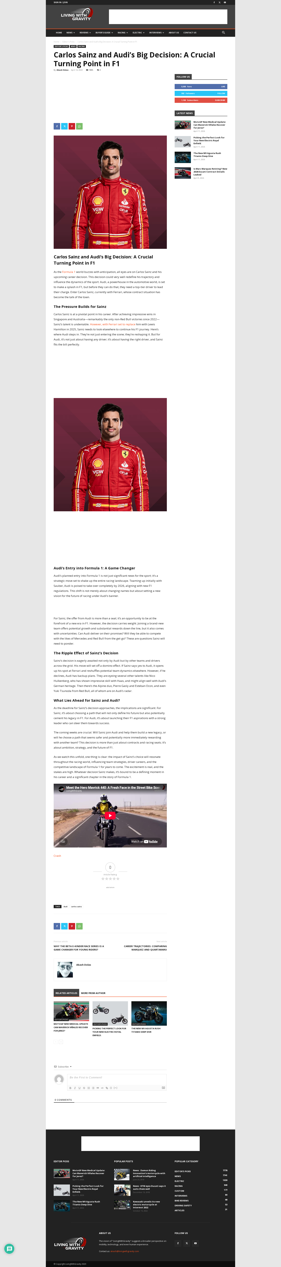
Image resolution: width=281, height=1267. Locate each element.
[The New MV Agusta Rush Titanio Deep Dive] (149, 1013)
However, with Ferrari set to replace (113, 324)
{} (111, 1088)
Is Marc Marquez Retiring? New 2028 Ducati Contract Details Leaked (210, 171)
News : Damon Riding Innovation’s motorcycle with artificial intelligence (149, 1173)
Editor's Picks (68, 41)
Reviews (84, 32)
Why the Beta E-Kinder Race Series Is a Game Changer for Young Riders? (79, 947)
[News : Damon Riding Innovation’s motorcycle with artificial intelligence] (121, 1174)
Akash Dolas (62, 70)
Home (59, 32)
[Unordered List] (93, 1088)
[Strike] (84, 1088)
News (69, 32)
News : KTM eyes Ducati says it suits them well (149, 1187)
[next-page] (61, 1042)
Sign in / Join (61, 2)
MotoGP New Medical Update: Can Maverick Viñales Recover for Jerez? (71, 1027)
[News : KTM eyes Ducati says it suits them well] (122, 1190)
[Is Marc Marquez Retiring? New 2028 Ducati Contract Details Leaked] (183, 173)
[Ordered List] (88, 1088)
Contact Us (189, 32)
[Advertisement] (168, 16)
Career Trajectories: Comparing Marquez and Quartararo (145, 947)
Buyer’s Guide (103, 32)
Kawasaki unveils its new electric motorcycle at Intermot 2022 (146, 1204)
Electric (137, 32)
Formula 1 (69, 272)
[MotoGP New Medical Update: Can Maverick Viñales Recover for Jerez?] (71, 1011)
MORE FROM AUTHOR (93, 993)
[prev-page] (56, 1042)
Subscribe (220, 100)
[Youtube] (224, 2)
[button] (223, 32)
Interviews (155, 32)
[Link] (107, 1088)
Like (223, 86)
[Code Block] (102, 1088)
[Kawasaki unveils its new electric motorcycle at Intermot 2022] (122, 1204)
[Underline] (79, 1088)
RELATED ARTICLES (66, 993)
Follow (221, 93)
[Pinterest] (72, 126)
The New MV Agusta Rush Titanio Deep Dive (207, 155)
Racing (121, 32)
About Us (174, 32)
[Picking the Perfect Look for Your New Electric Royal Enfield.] (110, 1013)
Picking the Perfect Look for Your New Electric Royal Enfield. (109, 1032)
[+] (115, 1088)
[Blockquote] (97, 1088)
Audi (65, 906)
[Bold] (70, 1088)
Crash (57, 856)
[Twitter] (219, 2)
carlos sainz (76, 906)
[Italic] (75, 1088)
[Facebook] (214, 2)
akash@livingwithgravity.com (124, 1251)
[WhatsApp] (79, 126)
